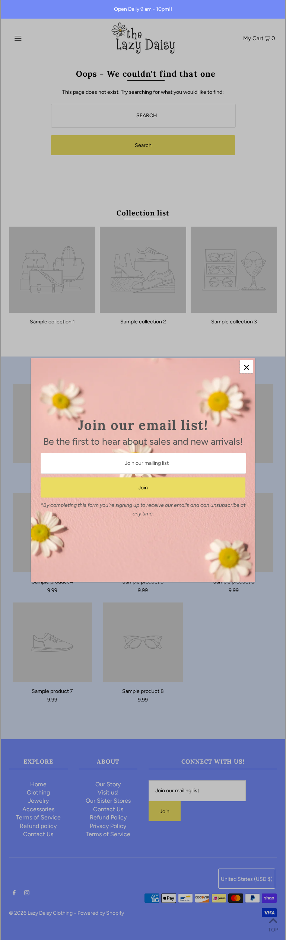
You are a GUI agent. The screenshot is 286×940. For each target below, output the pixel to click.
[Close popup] (246, 366)
